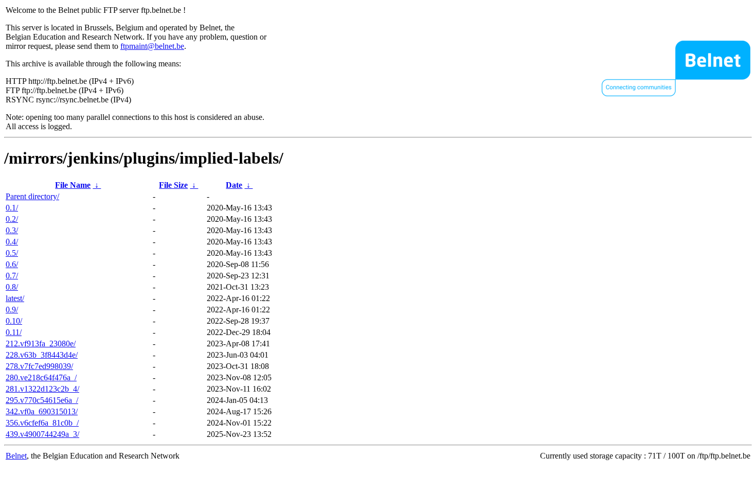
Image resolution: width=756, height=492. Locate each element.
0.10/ (14, 321)
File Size (173, 185)
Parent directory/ (32, 196)
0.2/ (12, 219)
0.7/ (12, 275)
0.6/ (12, 264)
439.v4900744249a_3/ (42, 434)
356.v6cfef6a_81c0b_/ (42, 422)
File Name (73, 185)
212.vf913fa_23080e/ (41, 343)
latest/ (15, 298)
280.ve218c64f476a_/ (41, 377)
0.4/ (12, 241)
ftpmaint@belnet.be (152, 46)
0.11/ (14, 332)
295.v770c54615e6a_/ (42, 400)
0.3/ (12, 230)
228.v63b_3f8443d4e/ (42, 354)
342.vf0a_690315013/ (42, 411)
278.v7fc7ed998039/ (39, 366)
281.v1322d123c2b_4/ (42, 388)
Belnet (16, 455)
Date (234, 185)
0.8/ (12, 287)
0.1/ (12, 207)
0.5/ (12, 253)
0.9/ (12, 309)
